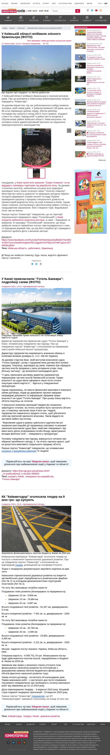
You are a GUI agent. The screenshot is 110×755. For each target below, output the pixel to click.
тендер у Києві (31, 716)
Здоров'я (79, 3)
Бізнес (14, 3)
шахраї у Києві (16, 476)
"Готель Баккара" (11, 479)
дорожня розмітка (50, 716)
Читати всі (102, 160)
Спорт (46, 3)
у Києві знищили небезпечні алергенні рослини (32, 218)
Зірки (89, 3)
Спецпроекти (91, 8)
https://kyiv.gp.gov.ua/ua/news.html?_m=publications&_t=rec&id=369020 (26, 472)
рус (100, 4)
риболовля (34, 248)
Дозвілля (25, 3)
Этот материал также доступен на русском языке (49, 41)
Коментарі (14, 749)
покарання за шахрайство (39, 476)
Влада (5, 3)
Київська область (17, 248)
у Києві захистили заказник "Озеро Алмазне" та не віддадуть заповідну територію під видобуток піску (36, 184)
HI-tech (36, 3)
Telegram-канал (40, 461)
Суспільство (65, 3)
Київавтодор (15, 716)
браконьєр (47, 248)
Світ (54, 3)
